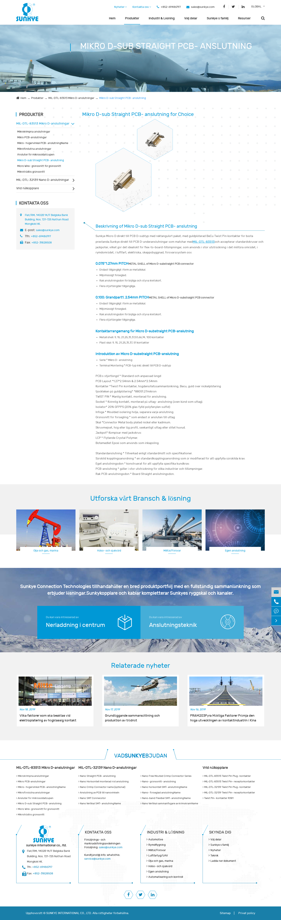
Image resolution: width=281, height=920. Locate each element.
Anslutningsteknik (173, 625)
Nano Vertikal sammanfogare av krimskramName (169, 803)
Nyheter (119, 7)
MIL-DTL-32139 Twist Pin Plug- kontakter (227, 787)
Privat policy (246, 913)
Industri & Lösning (162, 18)
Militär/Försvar (172, 550)
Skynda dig (220, 832)
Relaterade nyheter (140, 665)
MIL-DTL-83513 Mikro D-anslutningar (71, 98)
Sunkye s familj (217, 18)
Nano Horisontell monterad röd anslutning (104, 781)
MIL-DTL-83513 (204, 241)
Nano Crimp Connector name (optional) (102, 787)
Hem (112, 18)
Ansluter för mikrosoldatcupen (35, 154)
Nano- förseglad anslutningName (160, 792)
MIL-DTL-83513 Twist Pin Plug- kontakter (227, 776)
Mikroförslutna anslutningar (34, 148)
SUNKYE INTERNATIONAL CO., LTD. (69, 913)
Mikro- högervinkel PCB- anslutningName (42, 143)
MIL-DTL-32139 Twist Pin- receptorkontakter (229, 792)
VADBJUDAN (140, 756)
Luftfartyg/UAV (158, 855)
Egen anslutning (235, 550)
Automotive (155, 839)
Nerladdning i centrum (75, 625)
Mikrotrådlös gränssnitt (31, 171)
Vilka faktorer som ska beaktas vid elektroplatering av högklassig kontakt (47, 718)
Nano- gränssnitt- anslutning (158, 781)
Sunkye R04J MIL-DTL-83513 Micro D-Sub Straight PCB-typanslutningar (123, 176)
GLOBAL (256, 6)
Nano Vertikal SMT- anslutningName (100, 803)
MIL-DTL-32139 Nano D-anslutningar (42, 180)
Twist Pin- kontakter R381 (218, 798)
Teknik (214, 855)
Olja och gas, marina (45, 550)
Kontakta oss (140, 7)
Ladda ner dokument (223, 861)
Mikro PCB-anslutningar (32, 137)
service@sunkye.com (97, 858)
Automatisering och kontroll (165, 877)
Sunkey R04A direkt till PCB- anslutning (155, 135)
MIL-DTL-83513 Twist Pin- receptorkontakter (229, 781)
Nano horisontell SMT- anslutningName (164, 787)
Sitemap (225, 913)
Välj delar (190, 18)
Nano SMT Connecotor (92, 798)
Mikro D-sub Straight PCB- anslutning (122, 98)
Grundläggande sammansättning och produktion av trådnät (132, 718)
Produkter (132, 18)
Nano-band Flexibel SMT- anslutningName (166, 798)
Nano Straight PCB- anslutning (97, 776)
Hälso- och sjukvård (109, 550)
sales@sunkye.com (202, 7)
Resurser (244, 18)
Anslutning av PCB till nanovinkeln (99, 792)
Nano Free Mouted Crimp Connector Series (166, 776)
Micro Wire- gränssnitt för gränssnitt (39, 166)
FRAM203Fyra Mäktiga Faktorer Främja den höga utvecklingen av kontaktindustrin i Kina (223, 718)
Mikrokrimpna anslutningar (33, 131)
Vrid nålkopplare (27, 188)
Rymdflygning (157, 844)
